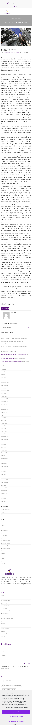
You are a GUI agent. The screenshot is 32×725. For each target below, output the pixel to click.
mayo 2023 (3, 374)
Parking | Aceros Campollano (7, 358)
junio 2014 (3, 501)
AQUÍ (19, 702)
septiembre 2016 (5, 466)
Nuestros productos (6, 356)
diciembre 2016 (4, 458)
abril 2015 (3, 485)
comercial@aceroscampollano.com (17, 3)
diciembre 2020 (4, 398)
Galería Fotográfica (5, 509)
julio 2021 (3, 393)
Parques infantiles (7, 538)
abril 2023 (3, 377)
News (2, 512)
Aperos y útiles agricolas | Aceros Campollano (11, 361)
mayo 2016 (3, 477)
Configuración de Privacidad (16, 721)
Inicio (6, 22)
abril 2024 (3, 372)
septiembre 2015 (5, 482)
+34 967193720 (7, 681)
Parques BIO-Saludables (8, 545)
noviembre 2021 (5, 390)
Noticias (13, 22)
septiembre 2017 (5, 439)
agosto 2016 (4, 469)
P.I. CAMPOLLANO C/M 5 (10, 689)
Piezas (6, 535)
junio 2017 (3, 442)
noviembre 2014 (5, 496)
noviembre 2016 (5, 461)
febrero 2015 (4, 490)
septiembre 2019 (5, 415)
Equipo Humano (6, 561)
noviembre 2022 (5, 382)
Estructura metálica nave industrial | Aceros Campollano (13, 354)
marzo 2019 (4, 423)
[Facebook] (18, 6)
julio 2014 (3, 498)
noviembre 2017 (5, 436)
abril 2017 (3, 447)
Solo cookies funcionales (16, 716)
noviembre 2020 (5, 401)
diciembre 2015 (4, 479)
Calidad (3, 563)
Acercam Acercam (8, 52)
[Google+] (14, 6)
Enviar (28, 663)
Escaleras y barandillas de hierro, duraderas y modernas (14, 336)
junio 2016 (3, 474)
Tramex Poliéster (6, 548)
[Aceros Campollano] (7, 10)
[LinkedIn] (16, 6)
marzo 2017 (4, 450)
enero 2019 (3, 425)
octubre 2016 (4, 463)
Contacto (3, 558)
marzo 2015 (4, 488)
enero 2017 (3, 455)
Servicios (3, 550)
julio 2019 (3, 417)
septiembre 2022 (5, 385)
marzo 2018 (4, 431)
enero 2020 (3, 407)
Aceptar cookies (16, 712)
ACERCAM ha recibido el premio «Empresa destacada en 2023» (15, 346)
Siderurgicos (26, 361)
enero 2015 (3, 493)
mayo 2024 (3, 369)
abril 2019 (3, 420)
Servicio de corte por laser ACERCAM (9, 344)
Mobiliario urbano (6, 540)
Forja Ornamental (6, 543)
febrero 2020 (4, 404)
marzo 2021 (4, 396)
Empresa (3, 525)
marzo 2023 (4, 380)
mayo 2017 (3, 444)
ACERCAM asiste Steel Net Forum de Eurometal (12, 341)
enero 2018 (3, 434)
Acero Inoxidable (6, 533)
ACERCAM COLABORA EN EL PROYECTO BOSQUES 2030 (14, 338)
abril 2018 (3, 428)
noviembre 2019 (5, 409)
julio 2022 (3, 388)
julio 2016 (3, 471)
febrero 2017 (4, 452)
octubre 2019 (4, 412)
